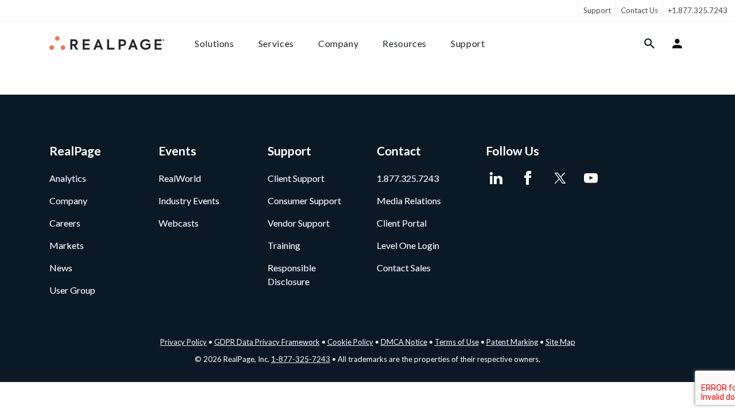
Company (338, 43)
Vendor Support (299, 222)
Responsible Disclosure (292, 274)
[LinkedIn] (496, 178)
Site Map (560, 341)
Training (284, 245)
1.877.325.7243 (408, 178)
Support (597, 10)
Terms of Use (457, 341)
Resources (404, 43)
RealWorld (179, 178)
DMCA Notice (404, 341)
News (60, 267)
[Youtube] (591, 178)
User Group (72, 290)
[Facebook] (527, 178)
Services (276, 43)
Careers (64, 222)
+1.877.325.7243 (698, 10)
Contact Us (639, 10)
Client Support (296, 178)
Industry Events (188, 200)
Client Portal (402, 222)
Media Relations (409, 200)
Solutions (214, 43)
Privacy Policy (183, 341)
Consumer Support (304, 200)
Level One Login (408, 245)
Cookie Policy (350, 341)
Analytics (67, 178)
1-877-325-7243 (300, 359)
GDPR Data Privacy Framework (267, 341)
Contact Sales (404, 267)
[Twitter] (559, 178)
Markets (66, 245)
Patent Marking (512, 341)
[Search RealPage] (649, 44)
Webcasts (178, 222)
